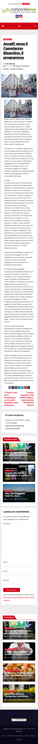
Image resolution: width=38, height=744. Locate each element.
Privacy (27, 735)
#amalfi (18, 66)
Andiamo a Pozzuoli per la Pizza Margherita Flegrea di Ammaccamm (19, 675)
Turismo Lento (7, 39)
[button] (35, 26)
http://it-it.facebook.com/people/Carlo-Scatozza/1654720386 (15, 425)
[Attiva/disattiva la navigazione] (19, 26)
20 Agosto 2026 (11, 678)
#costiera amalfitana (16, 69)
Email (5, 571)
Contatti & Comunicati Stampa (15, 735)
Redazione (33, 735)
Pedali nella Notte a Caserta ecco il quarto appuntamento (16, 475)
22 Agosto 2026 (11, 657)
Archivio (19, 739)
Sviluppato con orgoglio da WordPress (13, 728)
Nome (5, 562)
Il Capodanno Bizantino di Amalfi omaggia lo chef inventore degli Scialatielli (18, 654)
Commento (7, 523)
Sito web (6, 580)
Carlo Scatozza (10, 63)
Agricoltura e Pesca (10, 691)
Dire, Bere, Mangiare (10, 649)
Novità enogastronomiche (12, 670)
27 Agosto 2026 (11, 636)
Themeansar (19, 731)
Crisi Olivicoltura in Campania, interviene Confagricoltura (16, 696)
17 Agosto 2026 (11, 699)
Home (3, 735)
